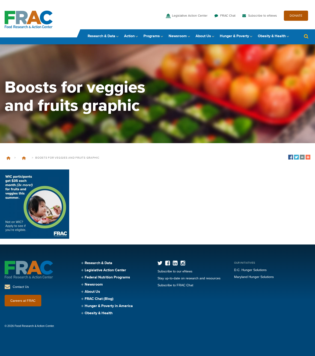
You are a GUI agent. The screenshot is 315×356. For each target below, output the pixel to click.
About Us (203, 36)
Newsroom (178, 36)
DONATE (296, 15)
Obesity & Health (272, 36)
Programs (151, 36)
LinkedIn (175, 263)
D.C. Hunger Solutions (250, 270)
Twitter (160, 263)
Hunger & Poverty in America (109, 306)
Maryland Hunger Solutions (254, 277)
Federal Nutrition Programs (107, 277)
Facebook (167, 263)
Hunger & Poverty (234, 36)
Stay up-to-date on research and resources (189, 278)
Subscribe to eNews (262, 15)
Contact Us (21, 287)
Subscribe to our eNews (175, 271)
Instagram (182, 263)
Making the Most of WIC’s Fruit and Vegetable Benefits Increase (24, 158)
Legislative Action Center (190, 15)
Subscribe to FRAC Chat (175, 285)
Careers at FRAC (23, 300)
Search (306, 36)
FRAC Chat (227, 15)
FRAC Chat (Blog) (99, 299)
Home (8, 158)
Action (129, 36)
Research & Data (101, 36)
